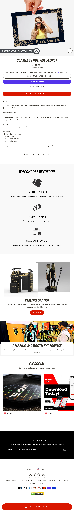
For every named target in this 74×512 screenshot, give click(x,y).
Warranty (14, 480)
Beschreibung (7, 101)
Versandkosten (38, 67)
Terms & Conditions (40, 480)
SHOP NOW (37, 312)
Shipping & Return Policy (26, 480)
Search (8, 480)
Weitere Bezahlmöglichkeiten (36, 86)
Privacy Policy (52, 480)
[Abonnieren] (64, 449)
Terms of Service (63, 480)
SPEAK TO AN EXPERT (37, 94)
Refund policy (33, 483)
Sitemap (42, 483)
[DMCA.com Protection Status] (37, 493)
